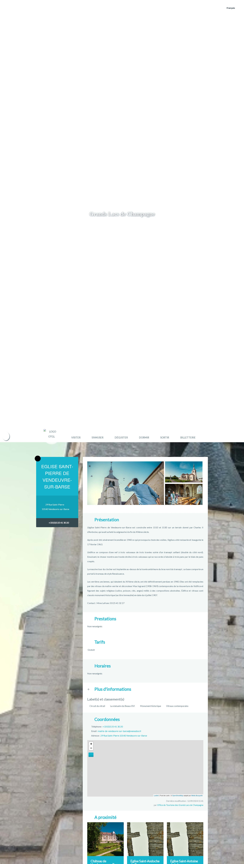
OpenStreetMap (177, 795)
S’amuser (97, 437)
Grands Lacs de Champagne (122, 214)
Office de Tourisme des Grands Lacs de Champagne (180, 805)
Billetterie (188, 437)
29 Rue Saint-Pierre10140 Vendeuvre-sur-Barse (55, 506)
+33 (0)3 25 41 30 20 (59, 522)
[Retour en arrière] (38, 459)
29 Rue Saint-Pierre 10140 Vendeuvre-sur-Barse (124, 735)
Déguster (121, 437)
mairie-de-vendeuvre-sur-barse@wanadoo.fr (119, 731)
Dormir (144, 437)
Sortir (164, 437)
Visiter (75, 437)
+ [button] (91, 744)
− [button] (91, 748)
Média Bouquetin (197, 795)
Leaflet (156, 795)
